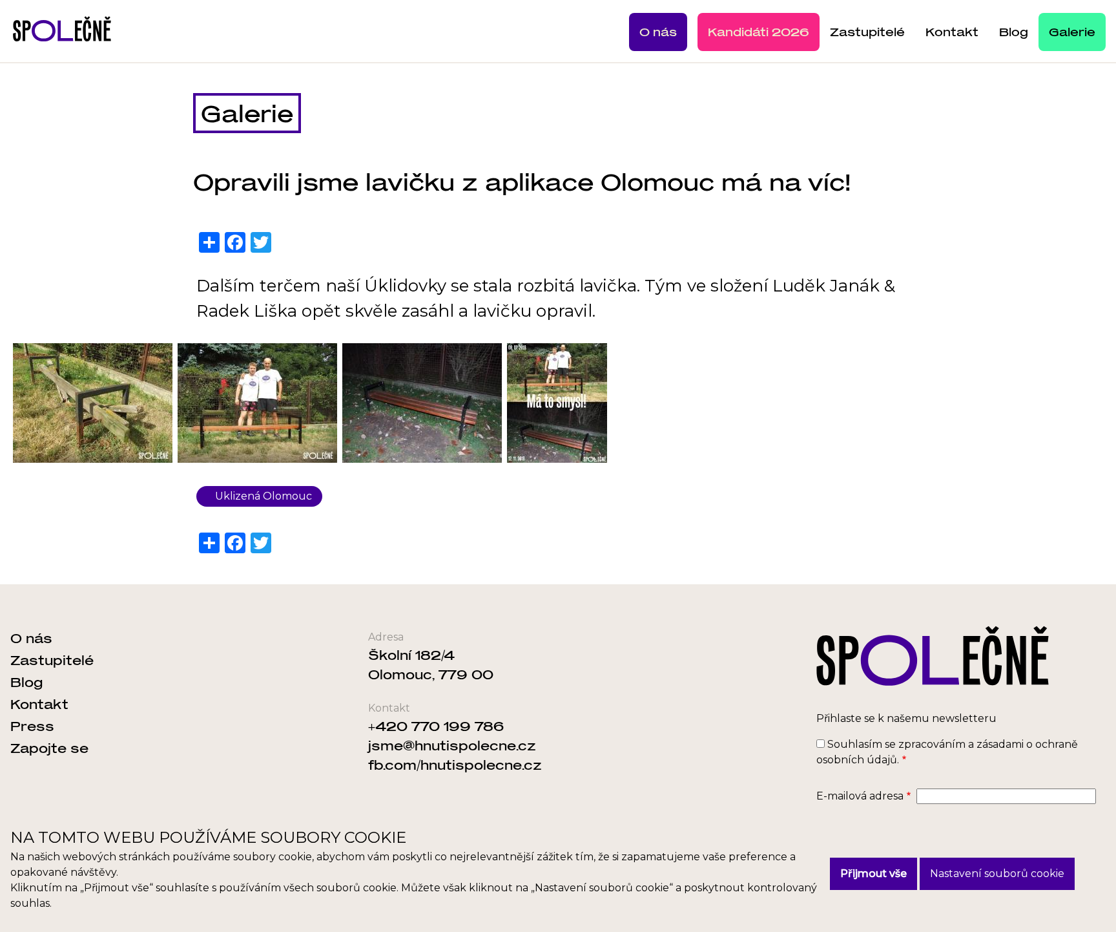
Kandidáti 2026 (758, 32)
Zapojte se (49, 748)
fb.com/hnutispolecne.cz (455, 764)
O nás (658, 32)
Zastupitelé (867, 32)
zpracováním (932, 744)
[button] (92, 403)
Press (32, 726)
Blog (1013, 32)
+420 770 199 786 (436, 726)
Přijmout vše (873, 873)
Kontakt (951, 32)
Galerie (1072, 32)
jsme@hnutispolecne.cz (452, 745)
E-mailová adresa (860, 796)
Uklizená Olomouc (263, 496)
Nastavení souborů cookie (997, 873)
